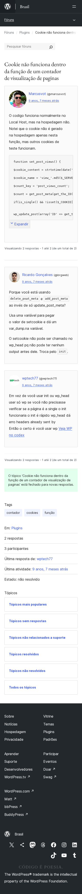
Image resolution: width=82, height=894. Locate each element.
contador (13, 512)
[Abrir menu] (75, 6)
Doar (49, 769)
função (50, 512)
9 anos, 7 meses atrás (44, 100)
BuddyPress (16, 814)
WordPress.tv (17, 777)
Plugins (24, 32)
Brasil (19, 834)
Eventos (50, 761)
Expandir (21, 224)
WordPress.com (19, 791)
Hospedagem (15, 732)
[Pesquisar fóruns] (51, 46)
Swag (50, 777)
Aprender (11, 754)
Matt (10, 799)
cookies (32, 512)
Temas (48, 724)
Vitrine (48, 716)
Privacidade (13, 739)
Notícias (10, 724)
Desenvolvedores (18, 769)
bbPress (13, 806)
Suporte (10, 761)
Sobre (9, 716)
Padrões (50, 739)
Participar (51, 754)
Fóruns (9, 20)
